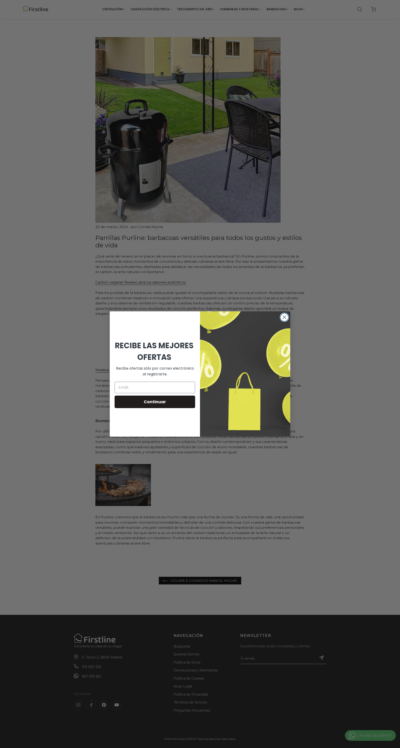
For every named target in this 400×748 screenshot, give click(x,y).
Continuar (155, 402)
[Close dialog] (284, 317)
